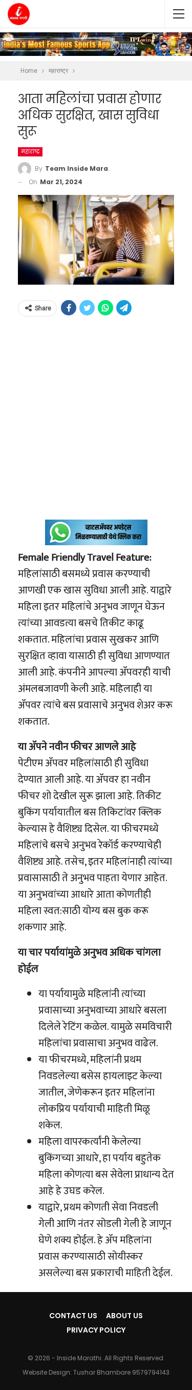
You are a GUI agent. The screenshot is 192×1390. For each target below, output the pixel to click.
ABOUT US (124, 1315)
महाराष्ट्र (30, 151)
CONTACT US (73, 1315)
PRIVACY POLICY (96, 1330)
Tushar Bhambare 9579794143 (121, 1372)
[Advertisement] (96, 423)
